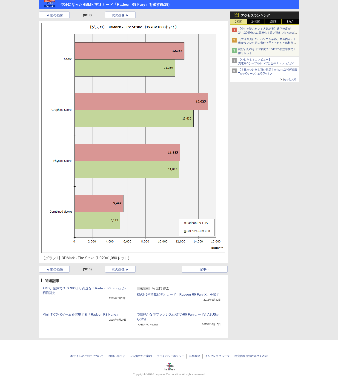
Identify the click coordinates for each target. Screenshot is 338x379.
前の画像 (56, 15)
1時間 (238, 21)
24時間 (255, 21)
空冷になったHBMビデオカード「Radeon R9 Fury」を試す (110, 4)
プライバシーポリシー (170, 356)
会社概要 (194, 356)
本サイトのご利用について (86, 356)
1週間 (273, 21)
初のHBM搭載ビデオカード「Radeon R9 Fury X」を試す (178, 294)
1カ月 (290, 21)
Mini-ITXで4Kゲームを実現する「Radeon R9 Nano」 (81, 314)
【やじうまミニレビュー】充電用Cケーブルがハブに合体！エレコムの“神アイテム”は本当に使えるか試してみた (267, 63)
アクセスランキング (255, 15)
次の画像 (118, 15)
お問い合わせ (116, 356)
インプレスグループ (217, 356)
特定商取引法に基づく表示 (251, 356)
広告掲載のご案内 (141, 356)
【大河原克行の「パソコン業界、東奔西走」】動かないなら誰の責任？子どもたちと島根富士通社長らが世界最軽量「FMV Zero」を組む (267, 42)
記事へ (204, 269)
